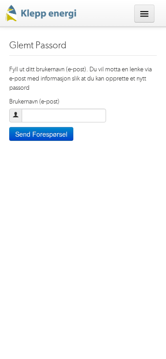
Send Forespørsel (41, 134)
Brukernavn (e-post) (34, 101)
